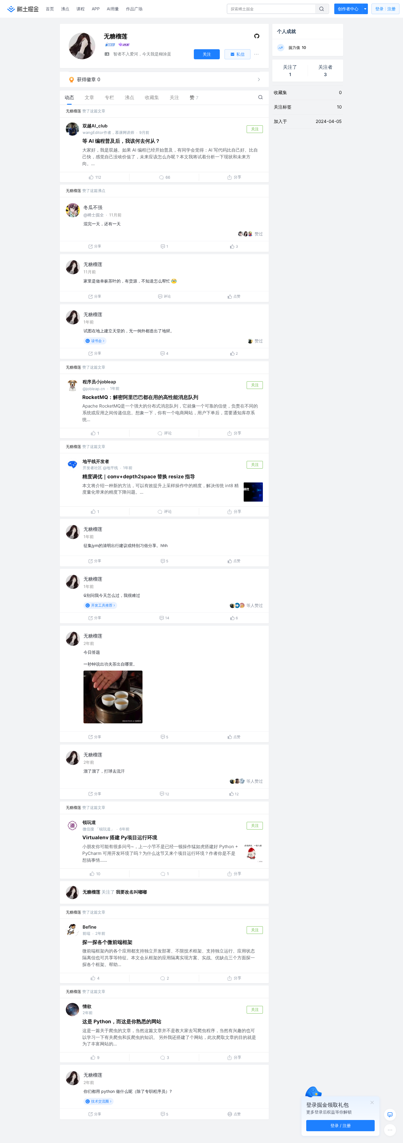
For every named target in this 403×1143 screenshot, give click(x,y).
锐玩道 (89, 822)
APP (96, 8)
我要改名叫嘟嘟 (131, 892)
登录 (385, 8)
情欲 (87, 1006)
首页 (50, 8)
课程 (80, 8)
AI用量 (113, 8)
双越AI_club (95, 126)
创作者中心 (348, 8)
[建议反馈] (390, 1115)
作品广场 (134, 8)
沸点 (65, 8)
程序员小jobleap (99, 382)
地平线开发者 (96, 461)
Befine (89, 927)
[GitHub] (257, 37)
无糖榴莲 (73, 111)
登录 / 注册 (340, 1125)
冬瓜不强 (92, 207)
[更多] (390, 1130)
